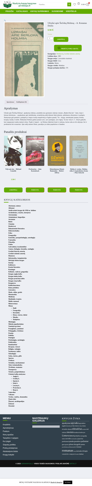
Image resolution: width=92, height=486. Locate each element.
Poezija (10, 333)
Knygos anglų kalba (15, 274)
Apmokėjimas (8, 428)
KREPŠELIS (71, 11)
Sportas (11, 358)
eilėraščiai (77, 428)
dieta (81, 426)
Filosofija (11, 242)
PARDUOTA (35, 190)
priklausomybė (72, 447)
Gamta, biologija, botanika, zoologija (21, 249)
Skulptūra (16, 319)
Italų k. (15, 383)
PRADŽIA (9, 11)
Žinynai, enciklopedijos (16, 401)
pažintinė (84, 441)
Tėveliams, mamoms (15, 367)
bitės (73, 426)
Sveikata (11, 360)
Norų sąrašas (8, 435)
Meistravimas (13, 304)
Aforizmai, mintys (14, 206)
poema (83, 444)
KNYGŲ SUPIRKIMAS (39, 11)
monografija (83, 436)
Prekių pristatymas (10, 448)
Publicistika (12, 342)
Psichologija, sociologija (16, 340)
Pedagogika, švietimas (15, 331)
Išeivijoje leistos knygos (16, 260)
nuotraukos (74, 438)
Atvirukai (11, 219)
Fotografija (17, 310)
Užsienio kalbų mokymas (16, 374)
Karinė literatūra (14, 267)
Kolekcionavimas (14, 285)
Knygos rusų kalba (14, 281)
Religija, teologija (14, 349)
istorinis (70, 432)
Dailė (14, 308)
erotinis (84, 429)
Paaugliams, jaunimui (15, 329)
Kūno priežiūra (13, 288)
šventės (77, 454)
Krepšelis (6, 425)
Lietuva (65, 435)
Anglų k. (16, 376)
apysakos (82, 423)
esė (87, 429)
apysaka (75, 423)
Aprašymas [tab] (10, 102)
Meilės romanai (13, 301)
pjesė (63, 444)
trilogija (85, 451)
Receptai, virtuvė (14, 347)
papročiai (80, 438)
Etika (10, 233)
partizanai (65, 441)
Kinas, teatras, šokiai (20, 315)
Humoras (11, 256)
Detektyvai (60, 54)
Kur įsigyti (7, 441)
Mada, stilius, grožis (15, 292)
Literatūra (11, 290)
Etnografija (12, 235)
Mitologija (11, 322)
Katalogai (11, 269)
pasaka (71, 441)
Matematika (12, 294)
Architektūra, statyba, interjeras (19, 212)
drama (84, 426)
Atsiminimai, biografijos (16, 217)
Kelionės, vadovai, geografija (18, 272)
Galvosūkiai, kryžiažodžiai (17, 247)
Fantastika (12, 240)
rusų (74, 451)
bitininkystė (69, 426)
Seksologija (12, 353)
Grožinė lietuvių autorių (16, 251)
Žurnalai (11, 406)
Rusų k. (15, 390)
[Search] (69, 4)
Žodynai (11, 404)
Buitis (10, 222)
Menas (10, 306)
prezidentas (65, 447)
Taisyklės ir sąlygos (10, 438)
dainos (77, 426)
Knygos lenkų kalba (15, 276)
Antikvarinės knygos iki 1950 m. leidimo (22, 210)
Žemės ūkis (12, 399)
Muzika (15, 317)
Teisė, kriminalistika (15, 365)
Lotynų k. (16, 385)
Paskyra (6, 431)
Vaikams (11, 394)
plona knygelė (74, 444)
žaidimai (81, 454)
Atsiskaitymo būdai (10, 451)
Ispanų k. (16, 381)
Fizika (10, 244)
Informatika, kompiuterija (17, 258)
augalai (64, 426)
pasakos (77, 441)
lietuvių (72, 436)
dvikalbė (64, 429)
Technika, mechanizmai (16, 363)
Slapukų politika (9, 445)
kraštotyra (82, 432)
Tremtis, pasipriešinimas (16, 372)
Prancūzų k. (17, 388)
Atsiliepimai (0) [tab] (21, 102)
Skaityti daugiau (56, 482)
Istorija (10, 263)
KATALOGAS (22, 11)
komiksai (76, 432)
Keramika (16, 313)
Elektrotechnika (13, 231)
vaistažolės (65, 454)
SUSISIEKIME (57, 11)
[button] (5, 20)
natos (63, 438)
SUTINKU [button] (68, 482)
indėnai (64, 432)
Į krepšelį (61, 39)
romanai (78, 447)
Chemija (11, 224)
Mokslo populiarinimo (16, 324)
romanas (67, 450)
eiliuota (69, 429)
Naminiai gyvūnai (14, 326)
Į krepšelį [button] (13, 190)
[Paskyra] (78, 3)
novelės (68, 438)
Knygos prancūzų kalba (16, 278)
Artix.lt (73, 463)
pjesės (67, 444)
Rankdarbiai (12, 344)
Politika (11, 335)
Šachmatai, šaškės (14, 351)
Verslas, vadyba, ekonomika (17, 397)
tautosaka (79, 451)
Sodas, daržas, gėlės (15, 356)
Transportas (12, 369)
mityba (77, 436)
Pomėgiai (11, 338)
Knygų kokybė (8, 455)
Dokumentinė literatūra (16, 228)
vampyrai (72, 454)
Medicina (11, 297)
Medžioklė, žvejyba (14, 299)
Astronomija (12, 215)
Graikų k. (16, 378)
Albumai (11, 208)
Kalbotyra (11, 265)
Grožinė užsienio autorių (72, 54)
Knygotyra (12, 283)
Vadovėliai (11, 392)
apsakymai (66, 423)
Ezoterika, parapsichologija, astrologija (21, 237)
